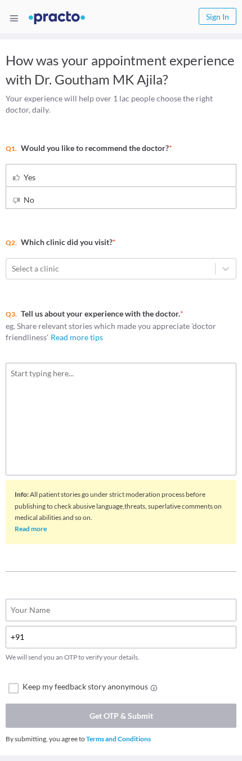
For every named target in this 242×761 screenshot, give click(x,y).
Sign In (217, 16)
